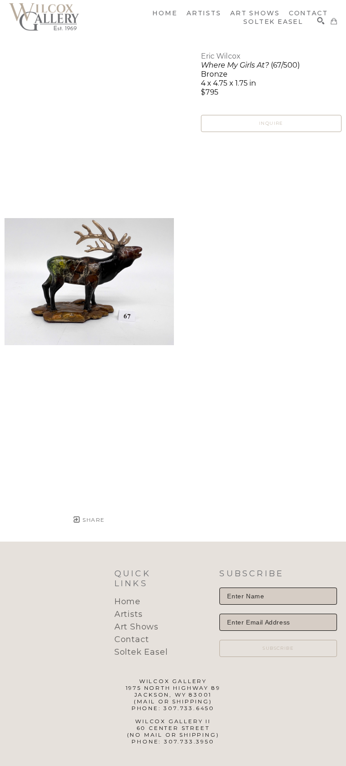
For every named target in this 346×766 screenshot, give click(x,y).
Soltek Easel (141, 652)
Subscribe (278, 648)
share (93, 519)
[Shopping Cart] (334, 21)
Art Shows (136, 627)
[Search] (320, 20)
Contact (131, 639)
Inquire (271, 123)
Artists (128, 614)
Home (127, 601)
